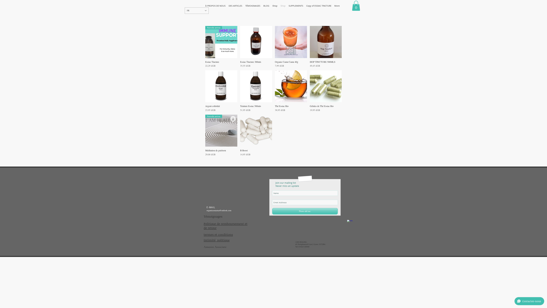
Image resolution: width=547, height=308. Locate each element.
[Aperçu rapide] (256, 42)
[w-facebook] (350, 222)
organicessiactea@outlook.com (219, 210)
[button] (215, 5)
